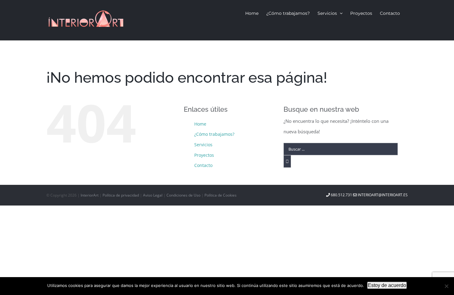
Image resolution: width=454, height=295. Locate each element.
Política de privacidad (121, 195)
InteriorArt (90, 195)
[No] (446, 286)
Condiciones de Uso (183, 195)
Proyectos (204, 155)
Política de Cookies (220, 195)
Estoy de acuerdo (387, 285)
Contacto (203, 165)
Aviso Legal (153, 195)
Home (200, 124)
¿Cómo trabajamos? (214, 134)
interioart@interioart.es (382, 194)
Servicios (203, 145)
